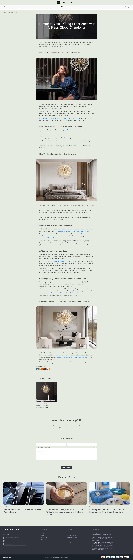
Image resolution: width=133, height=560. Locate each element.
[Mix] (46, 369)
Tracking (68, 542)
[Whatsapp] (39, 369)
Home (4, 12)
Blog (9, 12)
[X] (45, 369)
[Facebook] (47, 369)
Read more (71, 7)
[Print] (42, 369)
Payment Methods (71, 535)
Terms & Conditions (46, 542)
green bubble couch (47, 238)
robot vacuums (46, 236)
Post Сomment (66, 467)
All (67, 7)
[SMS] (40, 369)
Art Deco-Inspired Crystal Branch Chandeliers (73, 231)
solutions (81, 234)
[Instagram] (38, 369)
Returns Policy (70, 539)
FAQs (67, 533)
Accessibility (66, 557)
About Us (43, 535)
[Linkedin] (36, 369)
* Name (39, 444)
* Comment (39, 451)
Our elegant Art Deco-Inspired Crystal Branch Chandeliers (59, 118)
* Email (69, 444)
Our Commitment (96, 542)
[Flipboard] (43, 369)
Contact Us (44, 537)
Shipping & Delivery (71, 537)
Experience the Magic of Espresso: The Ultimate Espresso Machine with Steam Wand (64, 512)
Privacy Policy (45, 539)
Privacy (61, 557)
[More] (49, 369)
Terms (58, 557)
